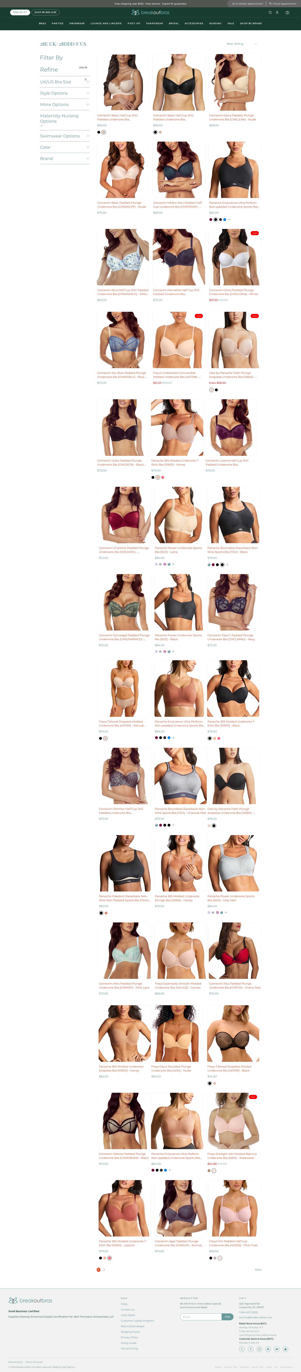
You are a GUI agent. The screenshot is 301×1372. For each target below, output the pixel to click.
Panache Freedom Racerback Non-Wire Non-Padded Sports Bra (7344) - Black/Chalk (124, 898)
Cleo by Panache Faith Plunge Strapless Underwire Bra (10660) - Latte (232, 375)
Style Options (54, 93)
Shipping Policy (130, 1331)
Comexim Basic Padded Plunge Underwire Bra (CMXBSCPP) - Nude (121, 204)
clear (86, 79)
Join (227, 1317)
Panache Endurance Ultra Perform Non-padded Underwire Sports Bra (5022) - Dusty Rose (175, 1156)
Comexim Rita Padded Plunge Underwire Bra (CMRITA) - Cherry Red (235, 985)
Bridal (174, 23)
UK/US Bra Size (55, 81)
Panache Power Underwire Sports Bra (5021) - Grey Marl (230, 898)
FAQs (124, 1304)
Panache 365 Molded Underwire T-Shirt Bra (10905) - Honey (175, 462)
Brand (46, 158)
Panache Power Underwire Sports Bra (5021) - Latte (178, 550)
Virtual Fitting (129, 1348)
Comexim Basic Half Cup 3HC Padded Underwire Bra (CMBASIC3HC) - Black (173, 117)
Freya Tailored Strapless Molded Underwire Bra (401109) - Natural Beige (121, 724)
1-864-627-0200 (248, 1312)
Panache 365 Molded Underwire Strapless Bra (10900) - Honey (121, 1068)
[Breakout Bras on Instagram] (259, 1349)
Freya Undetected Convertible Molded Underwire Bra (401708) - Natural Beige (176, 375)
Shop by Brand (251, 23)
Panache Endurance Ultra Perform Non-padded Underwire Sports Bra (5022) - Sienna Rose (179, 724)
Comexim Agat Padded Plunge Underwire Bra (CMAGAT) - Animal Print (178, 1243)
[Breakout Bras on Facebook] (250, 1349)
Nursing (215, 23)
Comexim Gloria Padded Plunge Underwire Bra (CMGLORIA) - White (233, 292)
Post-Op (134, 23)
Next (258, 1269)
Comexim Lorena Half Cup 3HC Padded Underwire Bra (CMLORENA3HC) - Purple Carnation (231, 463)
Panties (57, 23)
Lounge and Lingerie (106, 23)
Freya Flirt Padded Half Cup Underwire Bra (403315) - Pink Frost (233, 1243)
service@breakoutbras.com (255, 1317)
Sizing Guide (128, 1343)
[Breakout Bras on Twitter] (242, 1349)
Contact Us (127, 1309)
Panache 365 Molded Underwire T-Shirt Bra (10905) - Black (231, 723)
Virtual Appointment (284, 3)
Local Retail (128, 1315)
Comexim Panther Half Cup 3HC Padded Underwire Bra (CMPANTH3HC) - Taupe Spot (121, 811)
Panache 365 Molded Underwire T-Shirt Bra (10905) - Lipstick (123, 1243)
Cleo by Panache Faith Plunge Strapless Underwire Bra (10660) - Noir (230, 811)
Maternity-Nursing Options (59, 118)
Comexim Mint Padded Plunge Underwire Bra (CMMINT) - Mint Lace (124, 985)
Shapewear (154, 23)
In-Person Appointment (249, 3)
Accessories (194, 23)
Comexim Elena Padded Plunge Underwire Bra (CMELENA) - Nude (232, 117)
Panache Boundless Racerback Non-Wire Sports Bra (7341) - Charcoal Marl (180, 811)
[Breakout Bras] (150, 12)
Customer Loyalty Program (137, 1320)
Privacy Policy (129, 1337)
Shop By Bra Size (45, 12)
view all (83, 67)
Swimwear (77, 23)
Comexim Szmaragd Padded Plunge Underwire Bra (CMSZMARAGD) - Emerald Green (124, 637)
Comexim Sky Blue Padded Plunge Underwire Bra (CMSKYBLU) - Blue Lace (121, 375)
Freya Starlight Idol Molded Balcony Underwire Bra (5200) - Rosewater (232, 1156)
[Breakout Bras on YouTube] (277, 1349)
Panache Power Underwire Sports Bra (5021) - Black (178, 637)
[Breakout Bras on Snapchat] (285, 1349)
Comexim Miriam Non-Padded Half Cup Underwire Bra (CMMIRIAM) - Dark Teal (177, 205)
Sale (231, 23)
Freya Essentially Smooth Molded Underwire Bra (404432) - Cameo (178, 985)
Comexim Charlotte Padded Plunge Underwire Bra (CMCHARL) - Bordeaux (124, 550)
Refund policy (15, 1362)
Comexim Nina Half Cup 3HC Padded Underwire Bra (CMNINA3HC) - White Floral (123, 292)
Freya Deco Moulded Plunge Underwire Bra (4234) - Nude (171, 1068)
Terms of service (34, 1362)
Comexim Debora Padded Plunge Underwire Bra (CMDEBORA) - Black (124, 1156)
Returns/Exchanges (132, 1326)
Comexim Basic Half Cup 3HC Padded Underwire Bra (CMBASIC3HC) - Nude (117, 117)
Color (45, 147)
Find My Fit (20, 12)
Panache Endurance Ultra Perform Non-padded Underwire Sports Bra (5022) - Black (233, 205)
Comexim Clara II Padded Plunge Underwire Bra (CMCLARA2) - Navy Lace (231, 637)
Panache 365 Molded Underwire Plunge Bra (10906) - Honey (177, 898)
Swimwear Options (60, 135)
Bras (42, 23)
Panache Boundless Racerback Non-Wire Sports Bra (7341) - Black (232, 550)
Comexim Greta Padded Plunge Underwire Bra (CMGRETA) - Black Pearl (120, 463)
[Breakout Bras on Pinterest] (268, 1349)
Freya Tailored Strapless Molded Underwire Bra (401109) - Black (229, 1068)
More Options (54, 104)
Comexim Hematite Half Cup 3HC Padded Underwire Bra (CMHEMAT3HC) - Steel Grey (176, 292)
